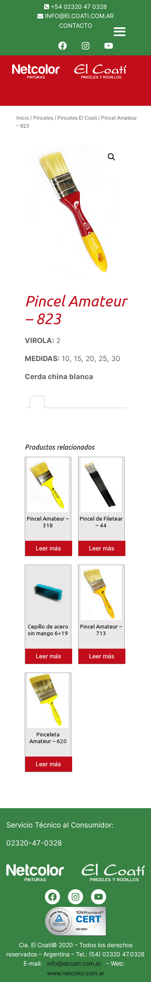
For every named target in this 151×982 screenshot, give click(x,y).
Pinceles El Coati (77, 118)
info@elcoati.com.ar (72, 963)
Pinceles (43, 118)
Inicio (22, 118)
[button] (111, 157)
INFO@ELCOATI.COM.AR (79, 15)
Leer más (48, 548)
